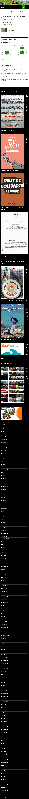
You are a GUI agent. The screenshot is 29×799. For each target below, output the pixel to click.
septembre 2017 (5, 668)
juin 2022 (3, 514)
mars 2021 (3, 555)
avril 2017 (3, 682)
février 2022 (4, 525)
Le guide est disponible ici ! (27, 178)
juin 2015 (3, 743)
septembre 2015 (5, 735)
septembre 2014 (5, 768)
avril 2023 (3, 497)
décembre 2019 (4, 594)
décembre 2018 (4, 627)
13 (6, 52)
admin (10, 19)
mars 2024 (3, 478)
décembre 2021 (4, 530)
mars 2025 (3, 464)
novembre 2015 (4, 729)
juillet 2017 (3, 674)
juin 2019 (3, 610)
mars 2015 (3, 751)
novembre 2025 (4, 445)
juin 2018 (3, 643)
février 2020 (4, 588)
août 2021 (3, 541)
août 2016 (3, 704)
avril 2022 (3, 519)
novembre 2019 (4, 596)
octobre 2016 (4, 699)
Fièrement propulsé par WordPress (8, 797)
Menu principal (27, 7)
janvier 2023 (4, 503)
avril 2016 (3, 715)
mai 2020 (3, 583)
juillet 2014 (3, 770)
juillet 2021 (3, 544)
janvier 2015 (4, 757)
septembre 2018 (5, 635)
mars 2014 (3, 779)
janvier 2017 (4, 690)
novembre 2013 (4, 784)
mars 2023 (3, 500)
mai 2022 (3, 516)
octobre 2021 (4, 536)
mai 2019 (3, 613)
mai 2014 (3, 776)
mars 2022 (3, 522)
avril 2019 (3, 616)
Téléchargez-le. (27, 269)
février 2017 (4, 688)
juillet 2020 (3, 577)
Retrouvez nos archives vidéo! (27, 373)
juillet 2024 (3, 472)
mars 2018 (3, 652)
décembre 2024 (4, 469)
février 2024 (4, 481)
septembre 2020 (5, 572)
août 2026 (3, 428)
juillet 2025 (3, 453)
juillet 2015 (3, 740)
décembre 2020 (4, 563)
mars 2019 (3, 619)
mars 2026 (3, 434)
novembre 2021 (4, 533)
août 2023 (3, 489)
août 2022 (3, 511)
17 (22, 52)
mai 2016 (3, 712)
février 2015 (4, 754)
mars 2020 (3, 585)
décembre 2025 (4, 442)
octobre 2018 (4, 632)
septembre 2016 (5, 701)
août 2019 (3, 605)
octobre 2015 (4, 732)
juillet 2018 (3, 641)
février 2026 (4, 436)
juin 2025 (3, 456)
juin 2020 (3, 580)
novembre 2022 (4, 508)
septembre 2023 (5, 486)
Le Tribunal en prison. (7, 22)
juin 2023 (3, 492)
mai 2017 (3, 679)
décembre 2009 (4, 790)
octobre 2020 (4, 569)
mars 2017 (3, 685)
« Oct (2, 59)
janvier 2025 (4, 467)
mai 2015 (3, 746)
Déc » (26, 59)
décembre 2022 (4, 505)
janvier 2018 (4, 657)
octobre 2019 (4, 599)
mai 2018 (3, 646)
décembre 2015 (4, 726)
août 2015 (3, 737)
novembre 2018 (4, 630)
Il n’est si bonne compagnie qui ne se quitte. (11, 69)
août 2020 (3, 574)
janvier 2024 (4, 483)
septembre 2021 (5, 538)
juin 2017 (3, 677)
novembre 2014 (4, 762)
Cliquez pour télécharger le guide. (27, 140)
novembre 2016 (4, 696)
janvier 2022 (4, 527)
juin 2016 (3, 710)
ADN (2, 7)
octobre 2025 (4, 447)
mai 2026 (3, 431)
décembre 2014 (4, 759)
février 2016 (4, 721)
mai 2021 (3, 550)
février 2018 (4, 654)
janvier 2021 (4, 561)
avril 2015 (3, 748)
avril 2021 (3, 552)
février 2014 (4, 782)
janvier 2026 (4, 439)
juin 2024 (3, 475)
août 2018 (3, 638)
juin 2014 (3, 773)
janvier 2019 (4, 624)
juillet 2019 (3, 608)
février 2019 (4, 621)
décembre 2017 (4, 660)
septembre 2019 (5, 602)
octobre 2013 (4, 787)
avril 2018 (3, 649)
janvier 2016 (4, 724)
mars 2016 (3, 718)
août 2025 (3, 450)
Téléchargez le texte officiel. (7, 256)
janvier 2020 (4, 591)
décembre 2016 (4, 693)
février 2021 (4, 558)
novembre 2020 (4, 566)
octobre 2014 (4, 765)
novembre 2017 (4, 663)
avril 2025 (3, 461)
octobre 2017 (4, 666)
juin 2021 (3, 547)
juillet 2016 (3, 707)
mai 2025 (3, 458)
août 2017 (3, 671)
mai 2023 (3, 494)
